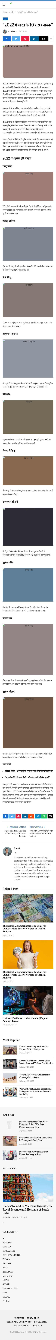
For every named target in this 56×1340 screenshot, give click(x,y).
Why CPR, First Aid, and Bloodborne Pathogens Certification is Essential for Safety (35, 1091)
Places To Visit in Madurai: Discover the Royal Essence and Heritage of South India (28, 1209)
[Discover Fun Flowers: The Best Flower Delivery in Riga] (10, 1155)
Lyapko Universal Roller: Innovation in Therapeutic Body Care (35, 1138)
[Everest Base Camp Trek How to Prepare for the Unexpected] (10, 1050)
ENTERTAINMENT (11, 1255)
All (5, 19)
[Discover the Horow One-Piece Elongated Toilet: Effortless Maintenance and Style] (10, 1125)
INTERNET (8, 1272)
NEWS (6, 1280)
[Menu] (4, 5)
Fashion (6, 1259)
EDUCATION (9, 1251)
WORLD (6, 1301)
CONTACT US (33, 1318)
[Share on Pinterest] (25, 38)
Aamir (13, 31)
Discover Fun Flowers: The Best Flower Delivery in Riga (33, 1153)
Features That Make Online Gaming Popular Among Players (25, 1019)
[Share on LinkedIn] (34, 38)
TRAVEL (7, 1201)
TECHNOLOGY (10, 1288)
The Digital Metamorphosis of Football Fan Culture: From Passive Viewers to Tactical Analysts (24, 928)
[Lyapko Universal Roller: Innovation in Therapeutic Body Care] (10, 1141)
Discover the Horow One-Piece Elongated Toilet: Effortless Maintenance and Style (33, 1124)
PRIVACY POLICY (22, 1326)
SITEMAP (37, 1326)
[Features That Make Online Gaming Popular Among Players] (28, 1000)
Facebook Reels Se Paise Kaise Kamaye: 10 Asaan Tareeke (15, 834)
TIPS (5, 1292)
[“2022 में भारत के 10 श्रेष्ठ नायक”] (28, 61)
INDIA (5, 1267)
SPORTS (6, 1284)
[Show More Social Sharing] (50, 38)
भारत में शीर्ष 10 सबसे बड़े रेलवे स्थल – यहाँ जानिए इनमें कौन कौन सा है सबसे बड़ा (41, 834)
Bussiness (7, 1242)
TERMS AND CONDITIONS (19, 1322)
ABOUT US (19, 1318)
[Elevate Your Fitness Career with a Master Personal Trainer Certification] (10, 1064)
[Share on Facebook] (7, 38)
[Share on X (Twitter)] (16, 38)
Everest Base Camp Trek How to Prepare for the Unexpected (33, 1047)
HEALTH (7, 1263)
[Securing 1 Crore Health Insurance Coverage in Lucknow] (10, 1078)
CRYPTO (7, 1247)
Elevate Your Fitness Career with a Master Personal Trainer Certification (36, 1061)
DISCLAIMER (40, 1322)
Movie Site (7, 1276)
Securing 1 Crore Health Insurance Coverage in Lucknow (34, 1076)
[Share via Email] (43, 38)
